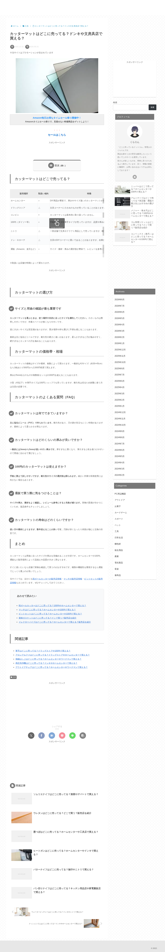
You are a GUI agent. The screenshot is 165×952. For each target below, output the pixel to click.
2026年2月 (120, 337)
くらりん (134, 142)
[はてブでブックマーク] (52, 735)
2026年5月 (120, 318)
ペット (118, 525)
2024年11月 (120, 419)
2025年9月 (120, 368)
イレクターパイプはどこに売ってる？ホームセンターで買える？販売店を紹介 (55, 622)
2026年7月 (120, 306)
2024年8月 (120, 437)
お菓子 (118, 506)
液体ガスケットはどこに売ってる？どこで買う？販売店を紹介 (47, 618)
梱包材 (118, 544)
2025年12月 (120, 350)
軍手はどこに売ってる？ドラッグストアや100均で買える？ (43, 651)
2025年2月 (120, 400)
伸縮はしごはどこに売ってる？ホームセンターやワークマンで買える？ (48, 659)
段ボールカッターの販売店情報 (47, 579)
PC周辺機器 (120, 494)
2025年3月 (120, 394)
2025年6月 (120, 381)
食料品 (118, 575)
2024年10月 (120, 425)
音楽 (117, 569)
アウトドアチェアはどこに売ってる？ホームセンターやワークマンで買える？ (51, 667)
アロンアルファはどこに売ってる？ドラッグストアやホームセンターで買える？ (52, 655)
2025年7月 (120, 375)
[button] (83, 735)
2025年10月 (120, 362)
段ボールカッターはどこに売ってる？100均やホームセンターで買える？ (52, 605)
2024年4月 (120, 462)
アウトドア (120, 500)
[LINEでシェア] (72, 735)
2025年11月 (120, 356)
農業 (117, 556)
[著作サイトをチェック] (135, 177)
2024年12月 (120, 412)
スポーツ (119, 519)
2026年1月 (120, 343)
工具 (14, 677)
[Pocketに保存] (62, 735)
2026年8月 (120, 300)
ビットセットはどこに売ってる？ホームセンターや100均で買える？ (50, 614)
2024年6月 (120, 450)
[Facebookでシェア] (41, 735)
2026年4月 (120, 325)
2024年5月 (120, 456)
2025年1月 (120, 406)
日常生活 (119, 538)
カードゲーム (121, 513)
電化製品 (119, 563)
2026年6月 (120, 312)
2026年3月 (120, 331)
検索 (115, 102)
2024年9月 (120, 431)
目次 (57, 165)
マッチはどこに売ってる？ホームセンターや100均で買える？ (47, 610)
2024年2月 (120, 475)
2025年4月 (120, 387)
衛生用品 (119, 550)
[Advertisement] (57, 150)
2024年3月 (120, 469)
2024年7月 (120, 444)
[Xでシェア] (31, 735)
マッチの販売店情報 (73, 579)
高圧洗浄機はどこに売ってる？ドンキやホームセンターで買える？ (46, 663)
